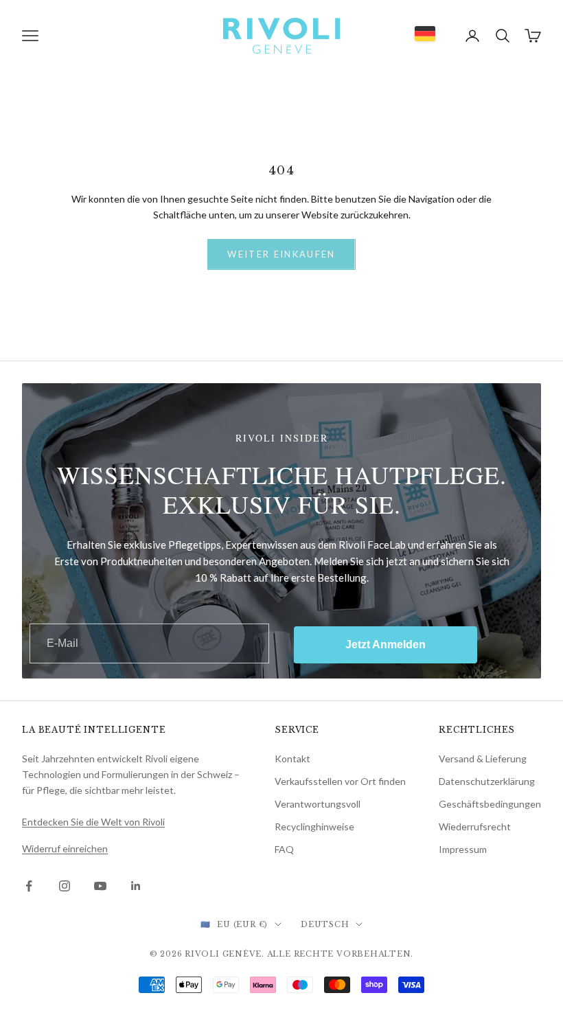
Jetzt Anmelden (385, 644)
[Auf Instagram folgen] (64, 886)
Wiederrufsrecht (475, 826)
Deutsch (325, 924)
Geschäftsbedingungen (490, 804)
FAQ (284, 849)
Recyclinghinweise (314, 826)
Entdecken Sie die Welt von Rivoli (93, 822)
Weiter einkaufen (281, 254)
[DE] (425, 33)
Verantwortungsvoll (317, 804)
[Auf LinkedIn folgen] (136, 886)
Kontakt (292, 758)
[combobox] (425, 33)
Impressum (463, 849)
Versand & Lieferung (483, 758)
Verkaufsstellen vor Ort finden (340, 781)
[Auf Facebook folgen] (29, 886)
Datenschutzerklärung (487, 781)
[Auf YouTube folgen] (100, 886)
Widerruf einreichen (65, 848)
